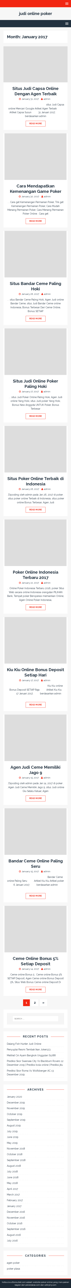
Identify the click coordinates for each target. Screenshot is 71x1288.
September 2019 (16, 1119)
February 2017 (15, 1200)
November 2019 (16, 1108)
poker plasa (13, 1268)
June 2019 (12, 1137)
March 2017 (13, 1194)
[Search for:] (35, 1019)
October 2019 (14, 1114)
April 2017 (12, 1189)
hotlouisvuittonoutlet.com (14, 1282)
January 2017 (14, 1206)
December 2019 (16, 1102)
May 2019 (12, 1143)
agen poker (13, 1262)
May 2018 (12, 1183)
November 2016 (16, 1217)
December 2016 (16, 1211)
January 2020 (14, 1096)
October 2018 (14, 1154)
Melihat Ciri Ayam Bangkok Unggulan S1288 (31, 1055)
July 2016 (12, 1240)
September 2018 (16, 1160)
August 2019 (14, 1125)
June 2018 (12, 1177)
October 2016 (14, 1223)
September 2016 (16, 1229)
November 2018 (16, 1148)
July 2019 (12, 1131)
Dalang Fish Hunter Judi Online (24, 1043)
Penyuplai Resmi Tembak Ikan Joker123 (28, 1049)
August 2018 (14, 1165)
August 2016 (14, 1235)
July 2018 (12, 1171)
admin (47, 99)
